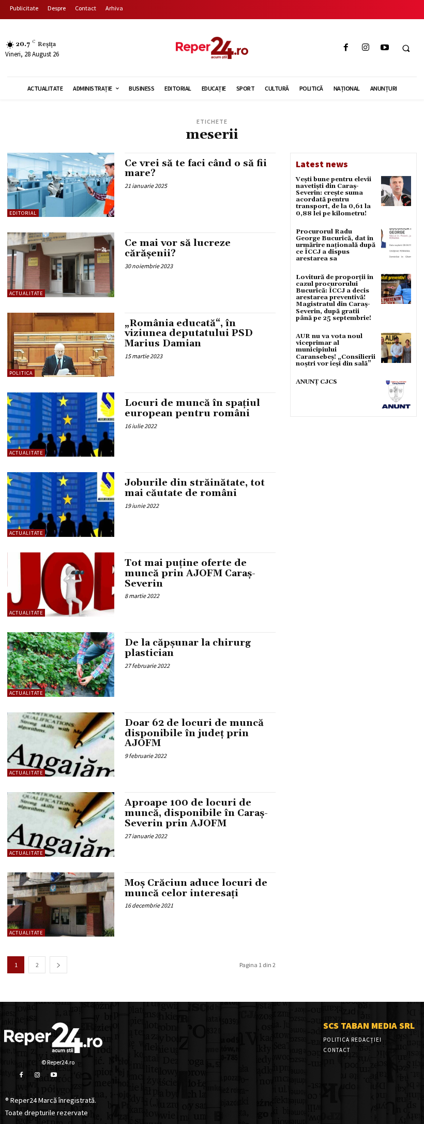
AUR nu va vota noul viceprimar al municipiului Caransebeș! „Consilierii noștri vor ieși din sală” (335, 350)
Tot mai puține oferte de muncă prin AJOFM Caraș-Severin (190, 573)
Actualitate (26, 293)
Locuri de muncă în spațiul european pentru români (192, 408)
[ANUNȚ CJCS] (396, 393)
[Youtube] (384, 48)
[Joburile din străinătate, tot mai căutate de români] (60, 504)
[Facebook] (346, 48)
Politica (21, 373)
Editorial (23, 213)
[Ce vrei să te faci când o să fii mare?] (60, 185)
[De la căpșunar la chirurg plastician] (60, 664)
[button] (406, 48)
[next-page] (58, 964)
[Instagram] (365, 48)
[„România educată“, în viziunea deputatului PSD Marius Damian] (60, 345)
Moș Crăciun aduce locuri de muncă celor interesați (196, 888)
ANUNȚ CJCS (316, 382)
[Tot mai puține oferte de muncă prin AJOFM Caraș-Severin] (60, 584)
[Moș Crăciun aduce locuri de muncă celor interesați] (60, 904)
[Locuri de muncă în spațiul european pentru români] (60, 424)
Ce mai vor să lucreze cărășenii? (178, 248)
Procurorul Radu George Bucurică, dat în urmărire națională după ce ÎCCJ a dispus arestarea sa (335, 245)
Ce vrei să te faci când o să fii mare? (196, 168)
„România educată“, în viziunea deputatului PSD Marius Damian (189, 333)
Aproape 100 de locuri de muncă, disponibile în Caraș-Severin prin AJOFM (196, 813)
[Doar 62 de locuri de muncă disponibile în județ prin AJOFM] (60, 744)
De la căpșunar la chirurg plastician (188, 648)
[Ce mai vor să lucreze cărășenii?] (60, 264)
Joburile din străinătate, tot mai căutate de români (195, 488)
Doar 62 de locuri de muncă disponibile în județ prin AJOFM (194, 733)
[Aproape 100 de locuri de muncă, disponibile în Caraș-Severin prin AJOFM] (60, 824)
